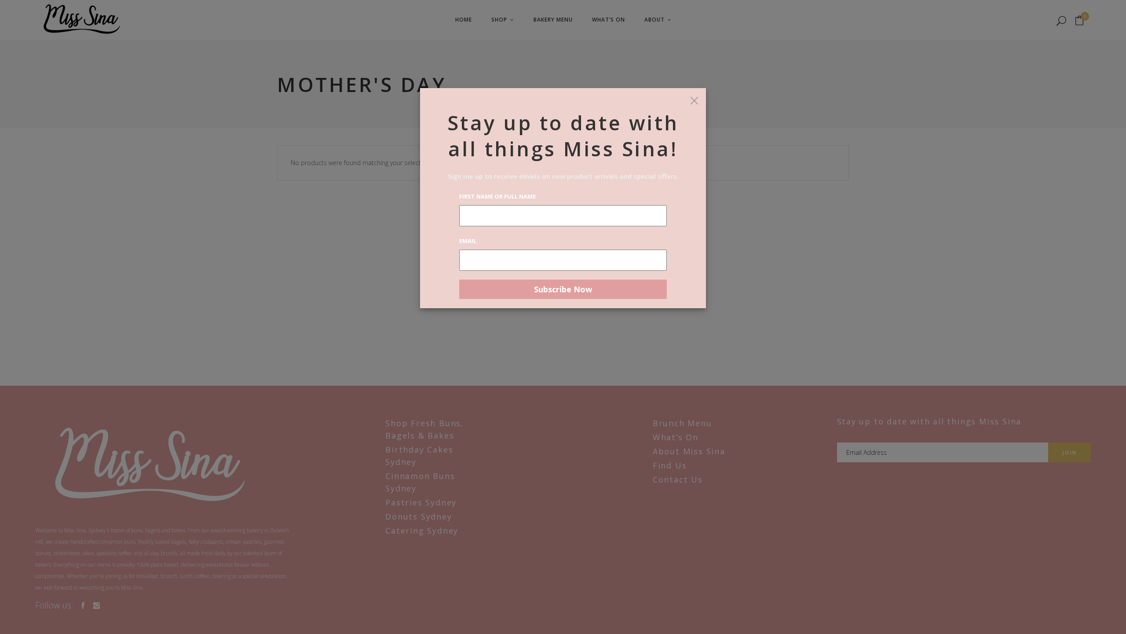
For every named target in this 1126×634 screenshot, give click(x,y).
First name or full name (497, 196)
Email (467, 241)
